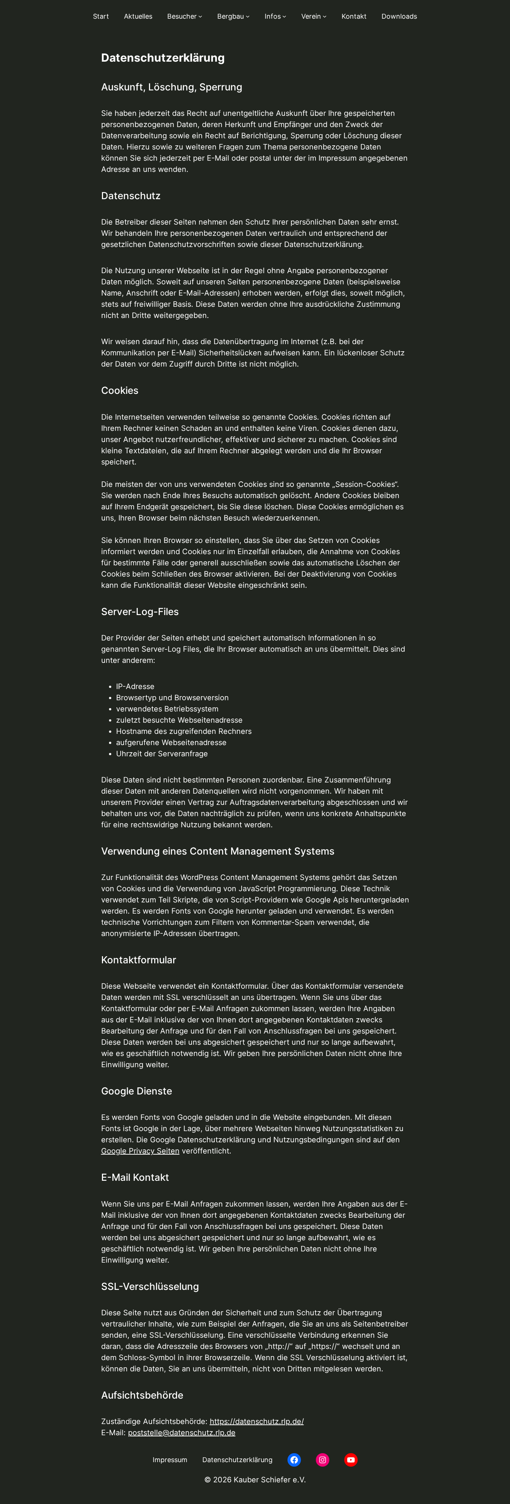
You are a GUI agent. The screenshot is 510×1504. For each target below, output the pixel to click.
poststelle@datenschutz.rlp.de (182, 1432)
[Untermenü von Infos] (284, 16)
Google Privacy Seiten (140, 1150)
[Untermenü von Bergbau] (248, 16)
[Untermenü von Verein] (325, 16)
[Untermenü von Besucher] (200, 16)
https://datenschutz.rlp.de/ (257, 1421)
